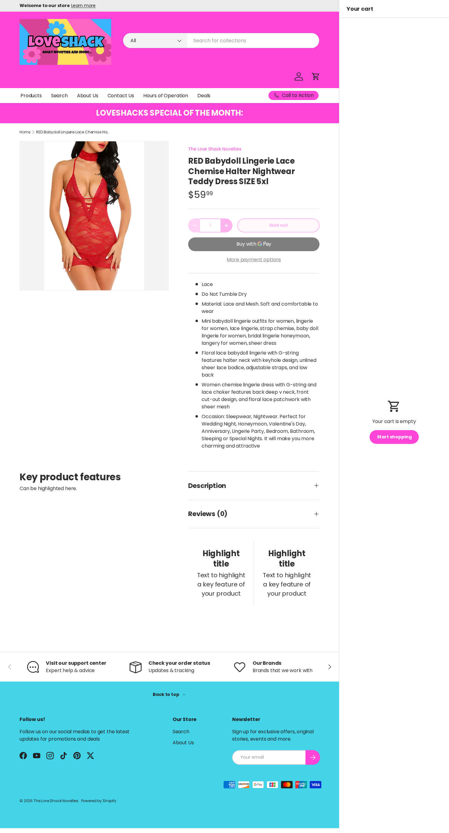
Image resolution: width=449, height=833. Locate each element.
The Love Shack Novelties (214, 149)
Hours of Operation (165, 95)
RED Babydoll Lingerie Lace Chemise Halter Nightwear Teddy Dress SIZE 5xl (72, 132)
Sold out (278, 225)
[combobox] (221, 40)
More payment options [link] (254, 259)
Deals (203, 95)
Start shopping (394, 437)
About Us (87, 95)
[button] (316, 76)
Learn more (83, 5)
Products (31, 95)
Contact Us (121, 95)
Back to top (166, 694)
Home (25, 132)
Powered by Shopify (98, 800)
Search (59, 95)
